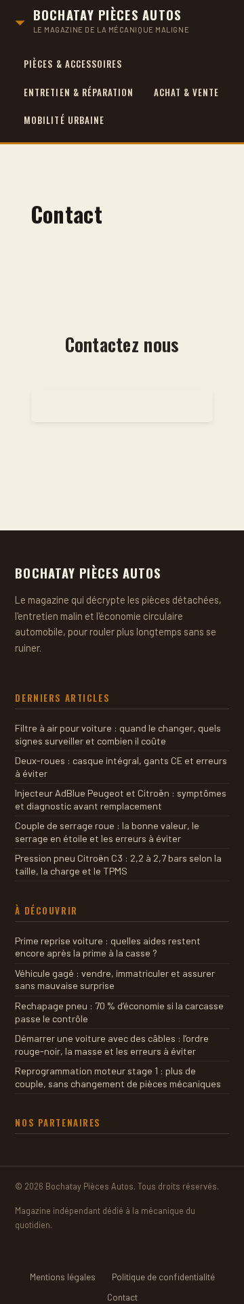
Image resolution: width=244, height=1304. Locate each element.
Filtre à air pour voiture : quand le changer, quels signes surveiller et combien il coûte (118, 734)
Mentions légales (63, 1276)
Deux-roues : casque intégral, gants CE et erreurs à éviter (121, 767)
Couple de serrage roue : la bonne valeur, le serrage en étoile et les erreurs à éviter (107, 832)
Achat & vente (187, 92)
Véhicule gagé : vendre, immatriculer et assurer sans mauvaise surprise (115, 979)
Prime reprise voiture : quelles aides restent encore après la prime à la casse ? (108, 947)
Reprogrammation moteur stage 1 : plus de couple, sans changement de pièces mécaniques (118, 1077)
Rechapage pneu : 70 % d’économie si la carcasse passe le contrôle (119, 1012)
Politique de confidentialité (163, 1276)
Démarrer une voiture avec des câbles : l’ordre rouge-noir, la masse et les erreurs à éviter (112, 1044)
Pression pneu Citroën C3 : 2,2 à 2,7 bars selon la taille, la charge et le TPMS (118, 864)
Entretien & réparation (79, 92)
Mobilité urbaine (64, 120)
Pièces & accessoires (73, 63)
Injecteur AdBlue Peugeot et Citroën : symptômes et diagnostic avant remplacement (120, 799)
